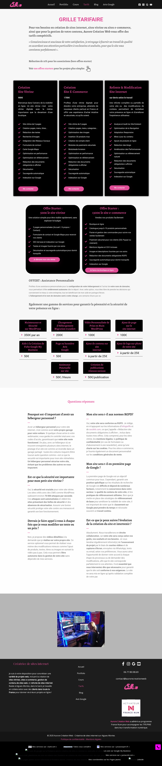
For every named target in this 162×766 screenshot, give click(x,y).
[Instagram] (143, 4)
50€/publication (98, 377)
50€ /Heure (63, 377)
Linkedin (140, 759)
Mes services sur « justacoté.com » (120, 755)
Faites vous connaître (81, 746)
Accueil (51, 4)
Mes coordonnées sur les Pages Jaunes (105, 759)
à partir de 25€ (97, 356)
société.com (95, 429)
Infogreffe (126, 426)
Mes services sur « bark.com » (44, 746)
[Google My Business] (134, 664)
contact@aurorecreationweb (131, 678)
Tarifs (86, 4)
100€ (91, 335)
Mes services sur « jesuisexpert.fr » (114, 746)
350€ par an (32, 335)
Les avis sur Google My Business (117, 751)
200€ (59, 335)
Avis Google (108, 4)
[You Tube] (139, 664)
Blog (96, 4)
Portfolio (63, 4)
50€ (26, 356)
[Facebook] (139, 4)
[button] (33, 335)
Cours (76, 4)
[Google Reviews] (147, 4)
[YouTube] (151, 4)
